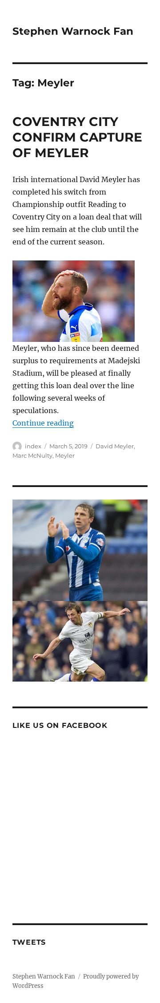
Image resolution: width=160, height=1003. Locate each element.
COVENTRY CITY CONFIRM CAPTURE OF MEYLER (77, 137)
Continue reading (43, 422)
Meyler (65, 455)
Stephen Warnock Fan (72, 31)
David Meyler (115, 446)
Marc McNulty (32, 455)
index (33, 446)
